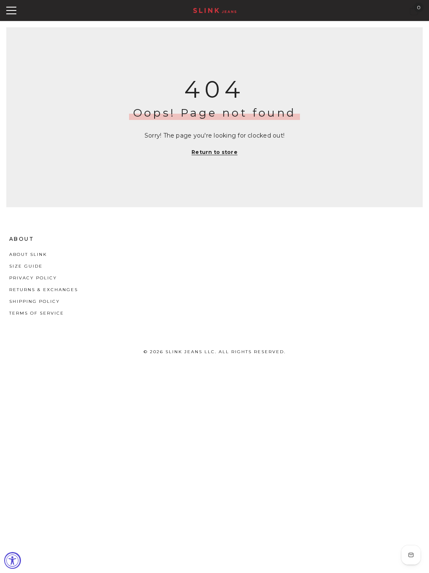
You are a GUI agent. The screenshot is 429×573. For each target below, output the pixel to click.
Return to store (214, 152)
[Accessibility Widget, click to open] (12, 560)
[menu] (11, 10)
